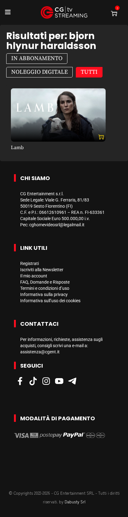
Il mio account (33, 275)
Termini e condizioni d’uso (44, 288)
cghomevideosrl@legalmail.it (57, 224)
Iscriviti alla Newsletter (41, 269)
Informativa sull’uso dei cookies (50, 300)
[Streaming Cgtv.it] (64, 12)
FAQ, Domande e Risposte (45, 282)
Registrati (29, 263)
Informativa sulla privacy (44, 294)
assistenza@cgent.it (40, 351)
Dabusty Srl (75, 502)
